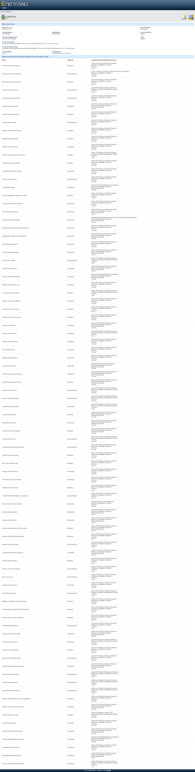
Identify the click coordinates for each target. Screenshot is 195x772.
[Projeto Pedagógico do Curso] (191, 19)
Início (2, 12)
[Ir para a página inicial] (15, 4)
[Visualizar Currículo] (184, 19)
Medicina (8, 12)
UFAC (4, 8)
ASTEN (108, 770)
